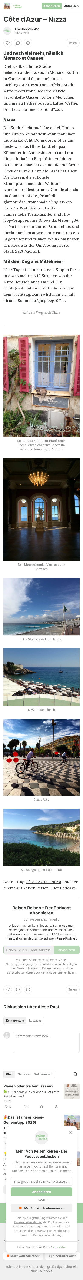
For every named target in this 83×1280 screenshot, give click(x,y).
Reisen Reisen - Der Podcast (49, 887)
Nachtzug (21, 294)
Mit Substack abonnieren (44, 1208)
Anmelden (71, 6)
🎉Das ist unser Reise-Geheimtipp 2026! (23, 1120)
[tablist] (23, 1020)
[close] (70, 1132)
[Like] (7, 43)
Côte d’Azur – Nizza (43, 881)
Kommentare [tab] (15, 1020)
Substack (12, 1267)
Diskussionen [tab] (43, 1074)
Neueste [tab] (24, 1074)
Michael (31, 251)
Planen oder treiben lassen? (28, 1086)
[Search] (75, 1074)
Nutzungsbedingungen (28, 1226)
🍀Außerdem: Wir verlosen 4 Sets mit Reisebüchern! (31, 1094)
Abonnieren (51, 6)
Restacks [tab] (35, 1020)
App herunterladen (62, 1256)
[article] (41, 1096)
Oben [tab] (9, 1074)
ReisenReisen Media (26, 28)
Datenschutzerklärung (28, 1222)
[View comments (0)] (18, 43)
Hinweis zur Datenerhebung (51, 1231)
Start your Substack (25, 1256)
